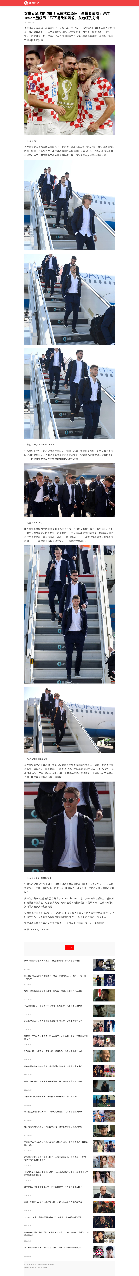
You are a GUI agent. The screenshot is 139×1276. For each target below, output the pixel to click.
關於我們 (27, 1267)
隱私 (42, 1267)
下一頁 (69, 947)
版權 (45, 1267)
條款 (39, 1267)
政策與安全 (33, 1267)
